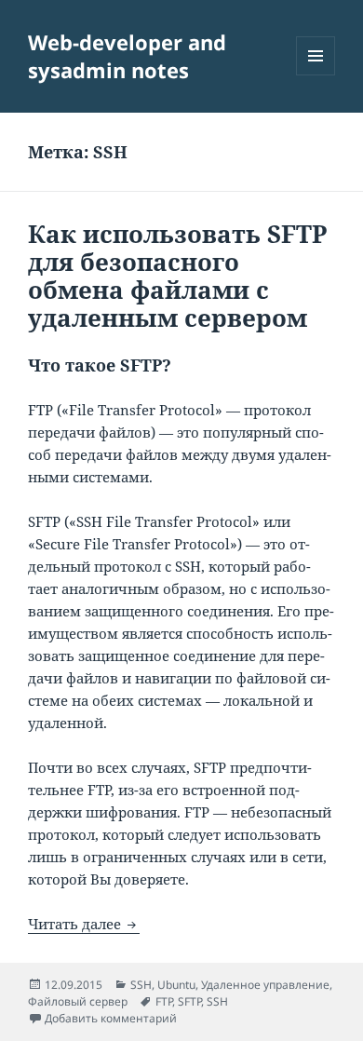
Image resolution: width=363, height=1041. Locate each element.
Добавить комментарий (111, 1018)
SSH (141, 985)
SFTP (189, 1001)
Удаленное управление (265, 985)
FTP (163, 1001)
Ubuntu (176, 985)
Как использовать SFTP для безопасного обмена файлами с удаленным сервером (178, 275)
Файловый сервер (78, 1001)
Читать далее (84, 923)
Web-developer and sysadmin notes (127, 56)
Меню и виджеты (316, 74)
